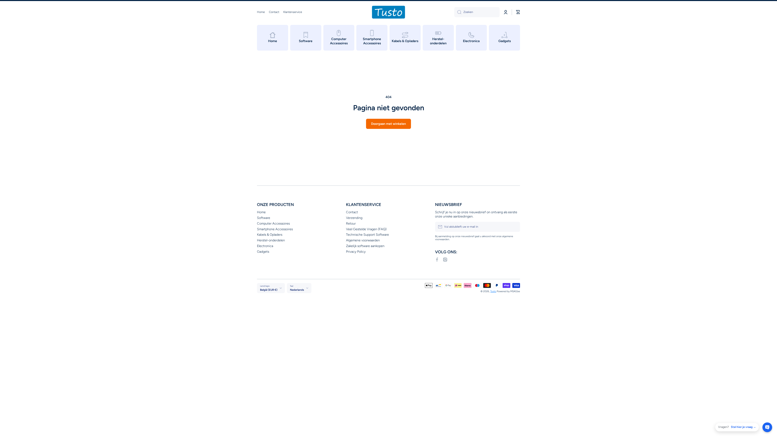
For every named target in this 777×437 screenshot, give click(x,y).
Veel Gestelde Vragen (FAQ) (366, 229)
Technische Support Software (367, 235)
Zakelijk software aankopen (365, 246)
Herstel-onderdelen (271, 240)
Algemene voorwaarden (363, 240)
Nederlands (297, 289)
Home (261, 212)
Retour (351, 223)
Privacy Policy (356, 252)
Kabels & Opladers (269, 235)
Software (263, 218)
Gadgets (263, 252)
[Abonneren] (515, 227)
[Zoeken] (457, 12)
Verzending (354, 218)
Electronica (265, 246)
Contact (352, 212)
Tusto (493, 291)
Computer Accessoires (273, 223)
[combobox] (477, 12)
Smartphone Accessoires (275, 229)
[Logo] (388, 12)
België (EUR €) (268, 289)
